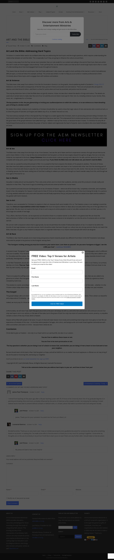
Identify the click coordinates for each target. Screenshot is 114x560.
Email (33, 268)
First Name (35, 277)
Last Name (35, 285)
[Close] (82, 252)
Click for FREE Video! (57, 304)
